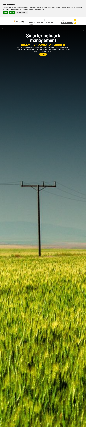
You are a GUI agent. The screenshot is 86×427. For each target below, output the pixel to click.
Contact (52, 20)
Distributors (49, 22)
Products (32, 22)
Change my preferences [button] (21, 12)
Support (31, 24)
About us (47, 20)
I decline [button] (12, 12)
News (42, 20)
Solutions (40, 22)
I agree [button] (5, 12)
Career (57, 20)
